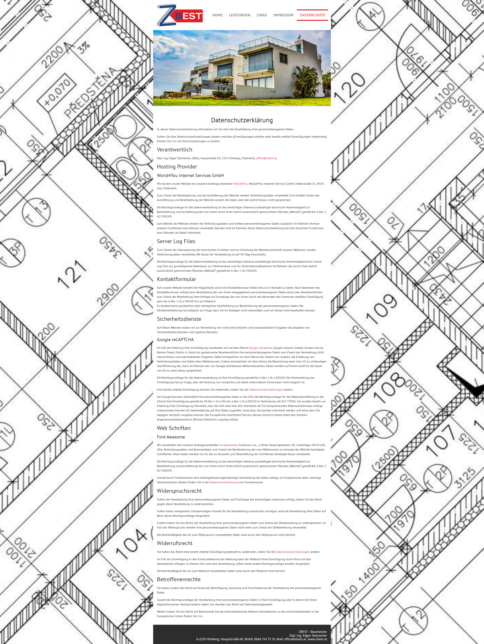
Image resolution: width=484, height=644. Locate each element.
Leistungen (239, 15)
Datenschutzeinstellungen (266, 389)
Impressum (283, 15)
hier (174, 141)
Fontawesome (228, 445)
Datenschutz (312, 15)
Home (217, 15)
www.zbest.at (317, 639)
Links (262, 15)
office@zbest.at (266, 158)
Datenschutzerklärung (224, 482)
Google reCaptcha (260, 348)
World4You (240, 183)
